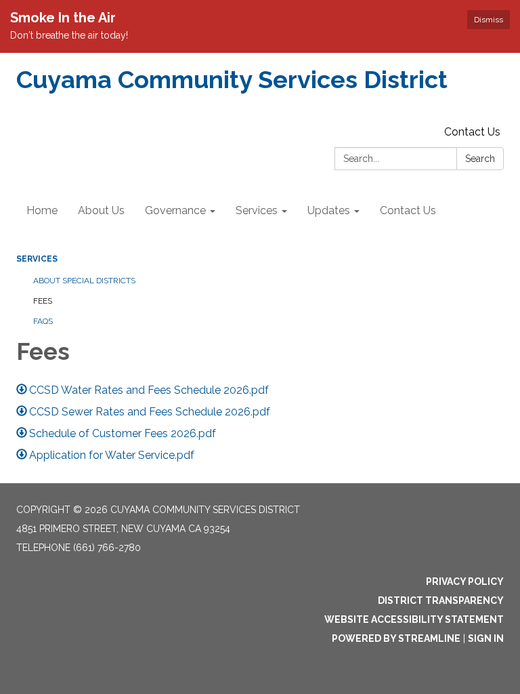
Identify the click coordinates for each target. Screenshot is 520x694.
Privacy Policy (465, 581)
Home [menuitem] (42, 210)
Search (480, 158)
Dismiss (488, 19)
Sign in (486, 638)
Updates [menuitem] (328, 210)
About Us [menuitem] (101, 210)
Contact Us (472, 131)
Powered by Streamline (396, 638)
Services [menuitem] (257, 210)
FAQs (43, 321)
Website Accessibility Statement (414, 619)
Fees (42, 301)
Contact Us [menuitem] (408, 210)
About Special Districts (84, 280)
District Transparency (441, 600)
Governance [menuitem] (175, 210)
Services (37, 259)
